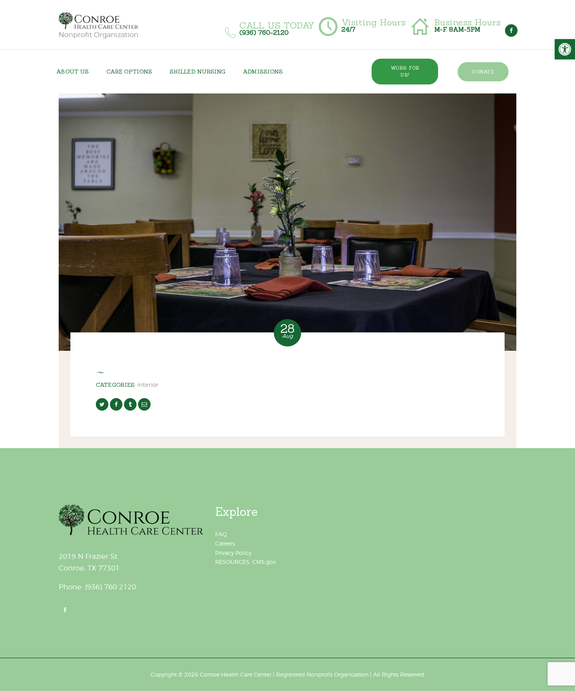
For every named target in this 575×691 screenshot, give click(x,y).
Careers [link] (225, 543)
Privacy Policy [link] (233, 552)
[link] (565, 49)
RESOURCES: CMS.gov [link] (245, 561)
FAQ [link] (221, 534)
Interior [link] (147, 384)
